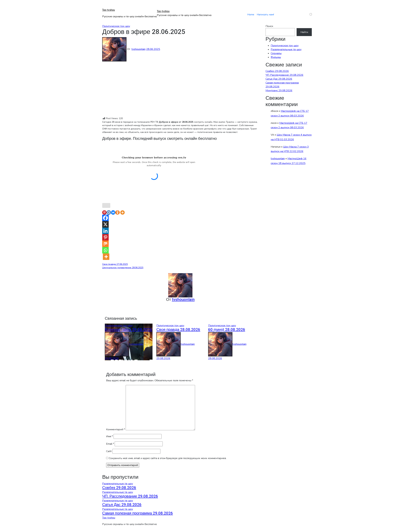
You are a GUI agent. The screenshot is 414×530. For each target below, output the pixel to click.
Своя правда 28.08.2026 (178, 329)
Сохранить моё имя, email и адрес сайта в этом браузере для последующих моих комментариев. (167, 458)
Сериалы (276, 53)
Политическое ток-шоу (116, 26)
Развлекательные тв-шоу (286, 49)
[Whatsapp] (105, 250)
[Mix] (105, 244)
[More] (122, 212)
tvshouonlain (138, 49)
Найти (304, 32)
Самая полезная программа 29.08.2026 (137, 513)
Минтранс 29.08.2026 (279, 90)
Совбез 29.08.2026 (277, 71)
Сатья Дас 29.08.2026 (279, 79)
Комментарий (115, 429)
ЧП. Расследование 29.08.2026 (284, 75)
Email (110, 444)
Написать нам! (265, 14)
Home (250, 14)
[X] (105, 224)
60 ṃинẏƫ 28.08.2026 (226, 329)
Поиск (269, 26)
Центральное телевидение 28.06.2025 (122, 267)
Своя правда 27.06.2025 (115, 264)
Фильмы (276, 57)
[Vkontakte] (113, 212)
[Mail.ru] (109, 212)
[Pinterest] (104, 212)
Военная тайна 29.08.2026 (128, 329)
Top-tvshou (108, 10)
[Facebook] (105, 218)
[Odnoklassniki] (117, 212)
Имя (109, 436)
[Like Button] (106, 205)
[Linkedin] (105, 231)
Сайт (109, 451)
